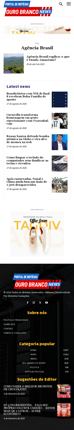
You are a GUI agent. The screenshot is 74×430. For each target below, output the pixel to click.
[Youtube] (46, 302)
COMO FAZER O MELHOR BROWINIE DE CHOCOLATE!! (28, 388)
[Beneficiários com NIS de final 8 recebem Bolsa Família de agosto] (60, 99)
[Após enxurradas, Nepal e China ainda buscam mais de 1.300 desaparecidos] (60, 185)
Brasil (7, 72)
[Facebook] (27, 302)
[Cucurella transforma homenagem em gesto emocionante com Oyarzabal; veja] (60, 121)
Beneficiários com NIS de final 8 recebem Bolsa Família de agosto (28, 96)
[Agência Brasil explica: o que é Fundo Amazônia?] (14, 63)
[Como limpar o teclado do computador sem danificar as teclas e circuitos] (60, 163)
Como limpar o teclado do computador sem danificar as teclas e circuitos (27, 160)
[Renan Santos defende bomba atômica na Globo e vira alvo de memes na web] (60, 142)
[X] (40, 302)
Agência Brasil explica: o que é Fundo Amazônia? (48, 58)
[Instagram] (34, 302)
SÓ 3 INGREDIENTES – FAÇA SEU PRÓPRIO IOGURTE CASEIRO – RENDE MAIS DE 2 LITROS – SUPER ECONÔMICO (29, 410)
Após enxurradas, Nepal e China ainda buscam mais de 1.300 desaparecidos (26, 182)
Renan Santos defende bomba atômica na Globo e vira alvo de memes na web (27, 139)
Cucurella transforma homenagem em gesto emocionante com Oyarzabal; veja (27, 119)
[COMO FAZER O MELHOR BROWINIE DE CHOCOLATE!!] (63, 391)
